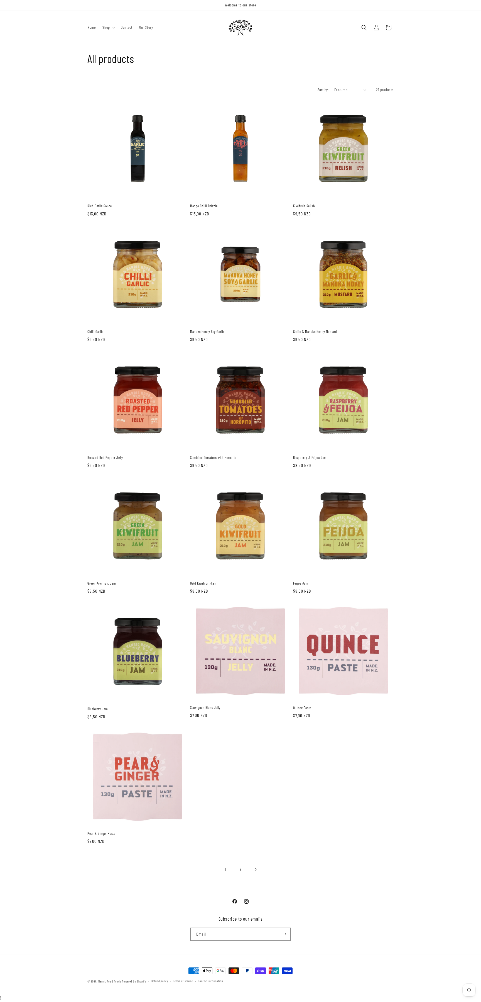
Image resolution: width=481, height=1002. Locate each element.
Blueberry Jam (97, 709)
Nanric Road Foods (109, 981)
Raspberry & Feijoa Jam (310, 457)
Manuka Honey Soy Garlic (207, 331)
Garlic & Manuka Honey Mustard (315, 331)
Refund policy (159, 981)
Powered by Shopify (134, 981)
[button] (108, 27)
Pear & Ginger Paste (101, 833)
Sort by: (323, 89)
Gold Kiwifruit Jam (203, 583)
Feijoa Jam (300, 583)
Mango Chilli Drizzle (203, 206)
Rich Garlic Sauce (99, 206)
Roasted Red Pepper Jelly (105, 457)
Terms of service (183, 981)
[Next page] (255, 869)
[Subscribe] (284, 934)
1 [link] (225, 869)
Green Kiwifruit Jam (101, 583)
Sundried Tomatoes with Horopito (213, 457)
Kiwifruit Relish (304, 206)
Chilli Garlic (95, 331)
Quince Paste (302, 708)
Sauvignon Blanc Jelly (205, 707)
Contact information (210, 981)
